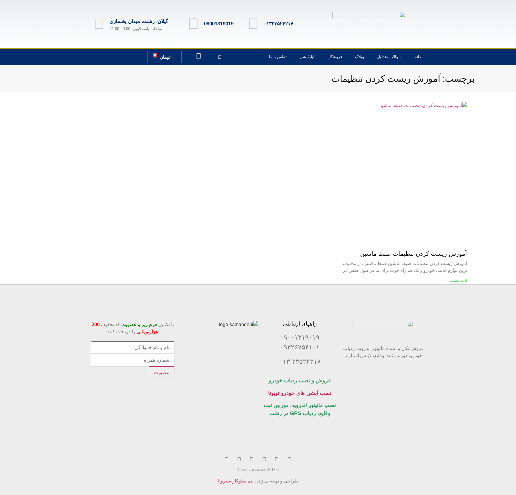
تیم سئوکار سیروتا (236, 480)
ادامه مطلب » (457, 280)
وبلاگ (359, 57)
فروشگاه (335, 57)
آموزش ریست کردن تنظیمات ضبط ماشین (412, 253)
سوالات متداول (389, 57)
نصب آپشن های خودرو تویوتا (299, 393)
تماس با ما (278, 57)
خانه (418, 57)
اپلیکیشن (307, 57)
